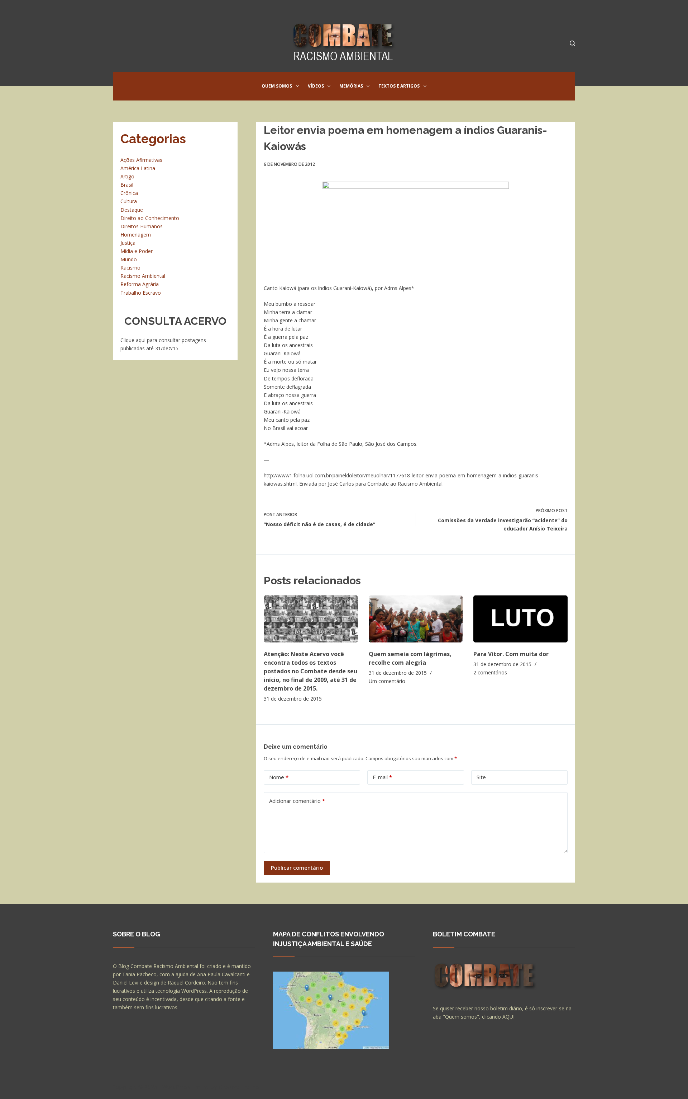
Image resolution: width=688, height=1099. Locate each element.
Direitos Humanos (141, 226)
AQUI (508, 1016)
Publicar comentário (297, 867)
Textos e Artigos (399, 86)
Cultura (128, 201)
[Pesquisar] (572, 43)
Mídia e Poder (136, 251)
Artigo (127, 176)
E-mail (382, 777)
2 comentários (490, 672)
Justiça (127, 242)
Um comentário (387, 681)
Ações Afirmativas (141, 159)
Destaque (131, 209)
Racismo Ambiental (142, 275)
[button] (297, 86)
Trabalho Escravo (140, 292)
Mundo (128, 259)
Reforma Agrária (139, 284)
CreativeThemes (239, 1086)
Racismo (130, 267)
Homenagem (135, 234)
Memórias (351, 86)
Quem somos (277, 86)
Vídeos (316, 86)
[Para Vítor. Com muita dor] (520, 618)
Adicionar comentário (297, 800)
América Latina (137, 168)
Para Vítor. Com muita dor (511, 654)
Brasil (126, 184)
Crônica (129, 193)
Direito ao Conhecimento (149, 218)
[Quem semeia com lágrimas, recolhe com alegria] (416, 618)
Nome (278, 777)
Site (481, 777)
